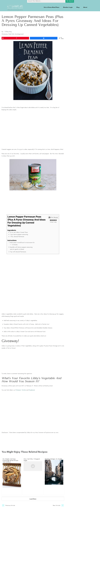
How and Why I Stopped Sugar (33, 476)
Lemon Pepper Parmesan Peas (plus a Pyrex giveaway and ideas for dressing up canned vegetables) (32, 21)
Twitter (24, 390)
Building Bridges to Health (54, 476)
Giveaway (5, 34)
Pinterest (18, 390)
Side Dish (11, 34)
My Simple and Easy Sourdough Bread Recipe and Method (12, 476)
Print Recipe (54, 217)
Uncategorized (19, 34)
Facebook (32, 390)
